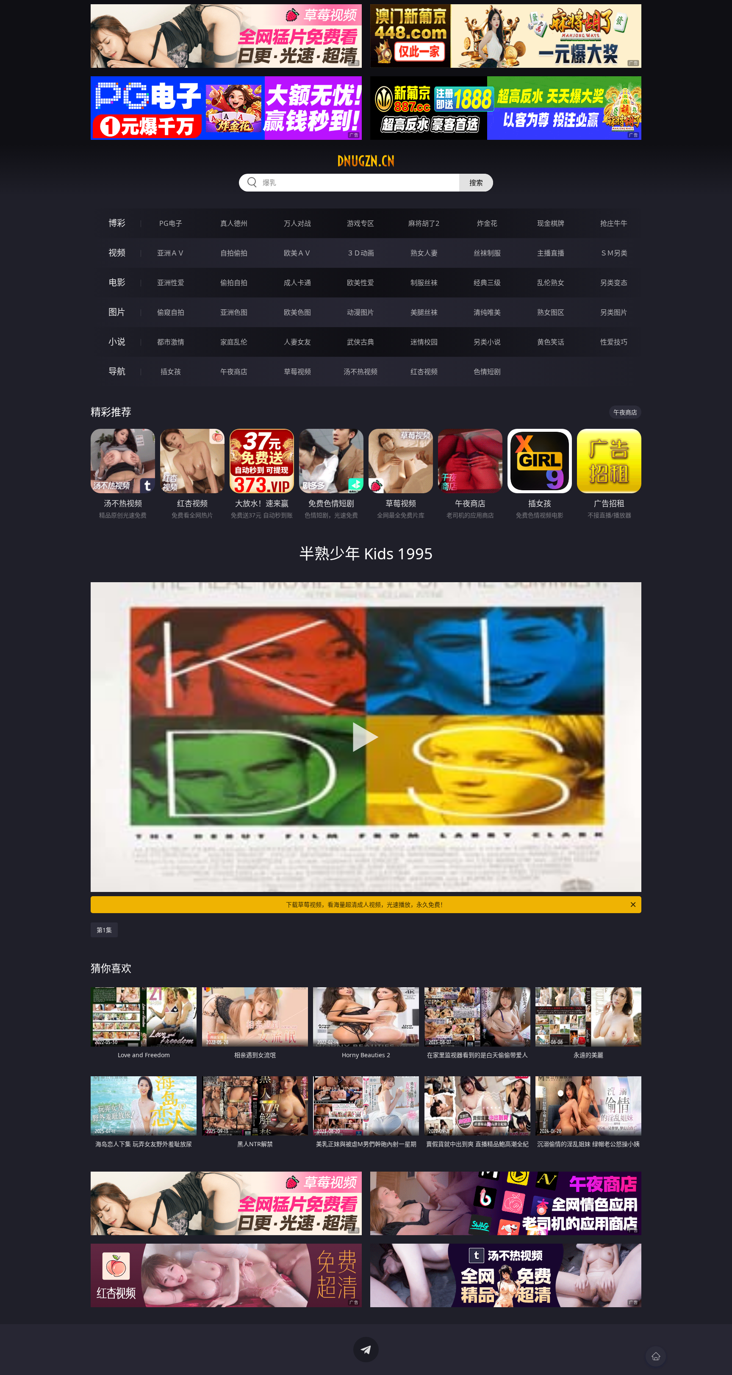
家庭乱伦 (233, 342)
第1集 (104, 930)
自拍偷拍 (233, 253)
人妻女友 (297, 342)
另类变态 (613, 282)
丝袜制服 (487, 253)
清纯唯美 (487, 312)
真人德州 (233, 223)
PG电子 (170, 223)
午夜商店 (233, 371)
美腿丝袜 (424, 312)
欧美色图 (297, 312)
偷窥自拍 (170, 312)
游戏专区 (360, 223)
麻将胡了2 (423, 223)
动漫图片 (360, 312)
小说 (116, 341)
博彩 (116, 223)
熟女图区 (550, 312)
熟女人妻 (424, 253)
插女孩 (171, 371)
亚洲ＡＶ (170, 253)
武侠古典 (360, 342)
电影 (116, 282)
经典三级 (487, 282)
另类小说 (487, 342)
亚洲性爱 (170, 282)
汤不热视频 (360, 371)
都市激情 (170, 342)
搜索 (476, 182)
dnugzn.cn (366, 161)
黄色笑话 (550, 342)
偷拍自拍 (233, 282)
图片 (116, 312)
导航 (116, 371)
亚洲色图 (233, 312)
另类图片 (613, 312)
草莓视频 (297, 371)
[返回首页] (656, 1356)
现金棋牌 (550, 223)
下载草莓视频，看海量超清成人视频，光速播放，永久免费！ (366, 904)
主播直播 (550, 253)
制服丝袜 (424, 282)
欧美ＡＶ (297, 253)
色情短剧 (487, 371)
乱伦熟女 (550, 282)
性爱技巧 (613, 342)
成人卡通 (297, 282)
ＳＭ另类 (613, 253)
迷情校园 (424, 342)
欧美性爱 (360, 282)
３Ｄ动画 (360, 253)
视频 (116, 252)
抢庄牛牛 (613, 223)
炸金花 (487, 223)
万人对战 (297, 223)
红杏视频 (424, 371)
